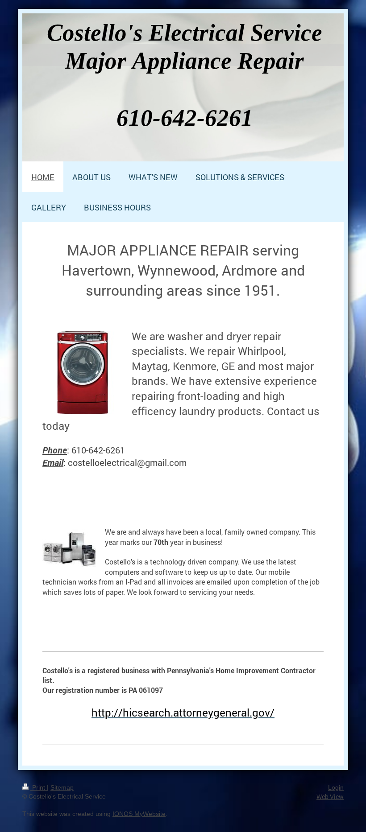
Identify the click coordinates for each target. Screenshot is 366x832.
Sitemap (62, 787)
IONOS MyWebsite (139, 813)
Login (336, 787)
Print (38, 787)
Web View (330, 796)
